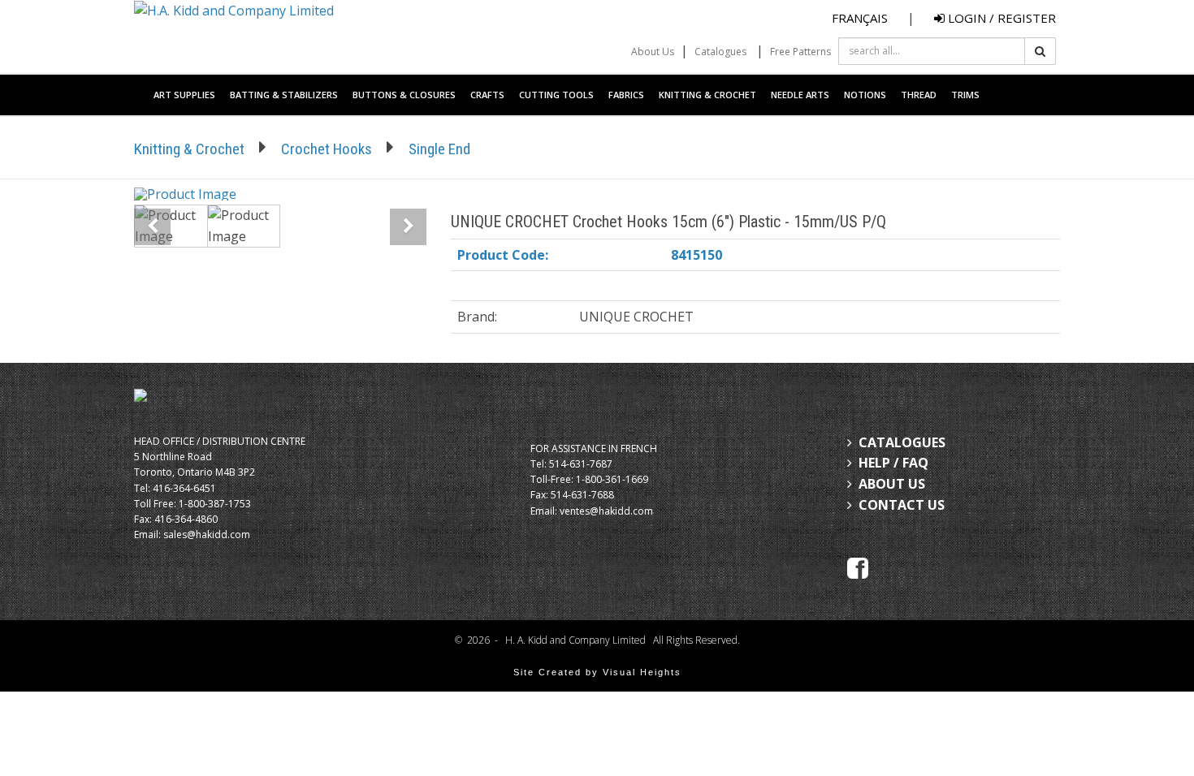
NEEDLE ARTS (800, 94)
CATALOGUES (902, 442)
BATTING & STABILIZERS (284, 94)
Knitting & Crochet (189, 149)
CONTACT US (902, 505)
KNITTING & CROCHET (707, 94)
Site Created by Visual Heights (597, 672)
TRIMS (965, 94)
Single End (439, 149)
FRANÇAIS (860, 18)
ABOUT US (892, 484)
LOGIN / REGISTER (1000, 18)
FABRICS (626, 94)
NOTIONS (865, 94)
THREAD (919, 94)
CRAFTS (487, 94)
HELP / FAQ (893, 463)
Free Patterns (800, 51)
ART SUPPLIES (184, 94)
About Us (652, 51)
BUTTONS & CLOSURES (404, 94)
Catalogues (720, 51)
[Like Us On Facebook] (857, 567)
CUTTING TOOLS (556, 94)
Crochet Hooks (326, 149)
